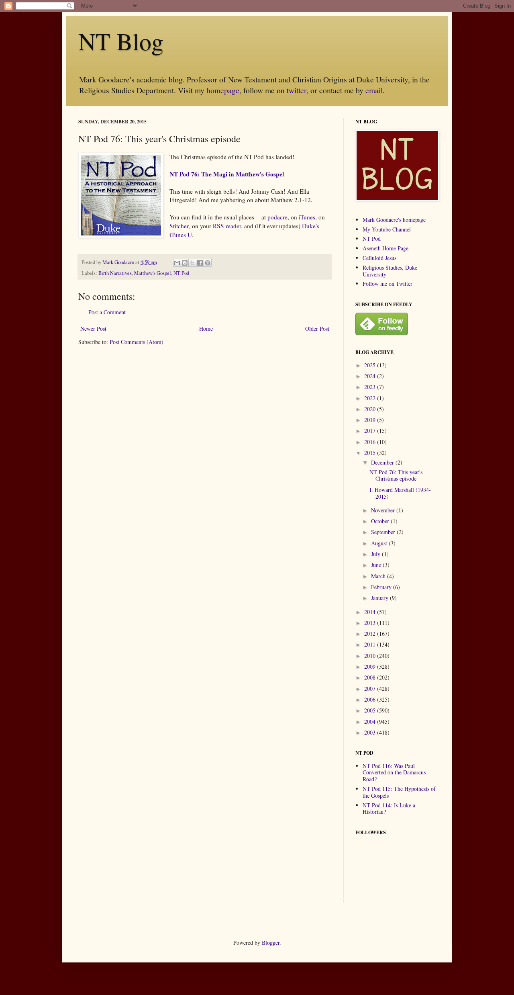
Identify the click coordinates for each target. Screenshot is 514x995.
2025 (370, 365)
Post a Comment (107, 312)
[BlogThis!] (185, 263)
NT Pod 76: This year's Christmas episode (395, 475)
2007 (370, 688)
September (384, 532)
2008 (370, 677)
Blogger (270, 942)
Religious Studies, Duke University (390, 271)
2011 (370, 644)
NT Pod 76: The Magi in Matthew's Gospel (226, 174)
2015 (370, 453)
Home (206, 328)
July (376, 554)
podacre (277, 217)
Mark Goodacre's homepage (394, 219)
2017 (370, 430)
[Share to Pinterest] (208, 263)
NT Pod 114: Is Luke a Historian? (389, 808)
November (383, 510)
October (381, 521)
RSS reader (227, 226)
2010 (370, 655)
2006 (370, 699)
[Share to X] (192, 263)
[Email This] (177, 263)
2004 (370, 721)
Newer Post (93, 328)
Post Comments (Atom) (136, 342)
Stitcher (178, 226)
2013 (370, 622)
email (374, 90)
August (380, 543)
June (377, 565)
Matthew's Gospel (152, 273)
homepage (222, 90)
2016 (370, 442)
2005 (370, 710)
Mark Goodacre (118, 262)
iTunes (307, 217)
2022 (370, 398)
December (383, 462)
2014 (370, 612)
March (379, 576)
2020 (370, 409)
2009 (370, 666)
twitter (296, 90)
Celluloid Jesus (379, 258)
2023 (370, 387)
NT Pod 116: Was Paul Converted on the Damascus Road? (394, 772)
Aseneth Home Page (385, 248)
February (382, 587)
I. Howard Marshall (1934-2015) (400, 493)
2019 (370, 420)
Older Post (317, 328)
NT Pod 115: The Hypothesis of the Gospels (399, 792)
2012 (370, 633)
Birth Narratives (115, 273)
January (380, 598)
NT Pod (181, 273)
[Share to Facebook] (200, 263)
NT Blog (120, 41)
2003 (370, 732)
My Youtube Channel (387, 229)
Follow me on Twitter (387, 283)
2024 (370, 376)
